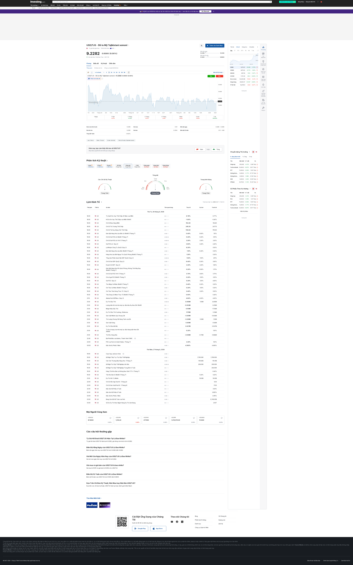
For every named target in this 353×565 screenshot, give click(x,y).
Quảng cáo (222, 520)
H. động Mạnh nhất (235, 156)
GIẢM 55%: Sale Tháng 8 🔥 (287, 1)
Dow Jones (233, 79)
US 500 (232, 76)
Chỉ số (238, 47)
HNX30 (232, 73)
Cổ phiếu (251, 47)
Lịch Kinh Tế (96, 5)
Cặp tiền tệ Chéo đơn (43, 8)
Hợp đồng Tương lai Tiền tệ (101, 8)
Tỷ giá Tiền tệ (54, 8)
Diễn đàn (112, 63)
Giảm (201, 149)
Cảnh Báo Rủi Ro (345, 560)
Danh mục (198, 523)
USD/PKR (146, 417)
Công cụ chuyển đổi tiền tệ (111, 68)
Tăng (218, 149)
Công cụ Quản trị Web (201, 527)
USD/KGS (90, 417)
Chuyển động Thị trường (239, 152)
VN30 (231, 67)
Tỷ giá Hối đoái (79, 8)
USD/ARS (118, 417)
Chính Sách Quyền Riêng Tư (330, 560)
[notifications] (318, 2)
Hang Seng (233, 82)
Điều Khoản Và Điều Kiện (313, 560)
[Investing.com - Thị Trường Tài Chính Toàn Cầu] (38, 2)
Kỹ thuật (104, 63)
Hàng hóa (244, 47)
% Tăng (245, 156)
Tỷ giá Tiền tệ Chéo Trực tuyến (66, 8)
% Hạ (250, 156)
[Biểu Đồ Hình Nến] (88, 72)
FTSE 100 (232, 85)
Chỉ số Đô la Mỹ (89, 8)
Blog (196, 516)
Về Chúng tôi (222, 516)
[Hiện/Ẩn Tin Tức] (129, 72)
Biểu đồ (96, 63)
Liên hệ (221, 523)
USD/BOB (201, 417)
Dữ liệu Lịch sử (98, 68)
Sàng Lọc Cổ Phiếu (106, 5)
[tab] (90, 166)
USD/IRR (173, 417)
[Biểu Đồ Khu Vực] (92, 72)
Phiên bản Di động (200, 520)
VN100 (232, 70)
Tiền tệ (33, 8)
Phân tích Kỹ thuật (96, 160)
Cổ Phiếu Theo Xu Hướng (239, 189)
